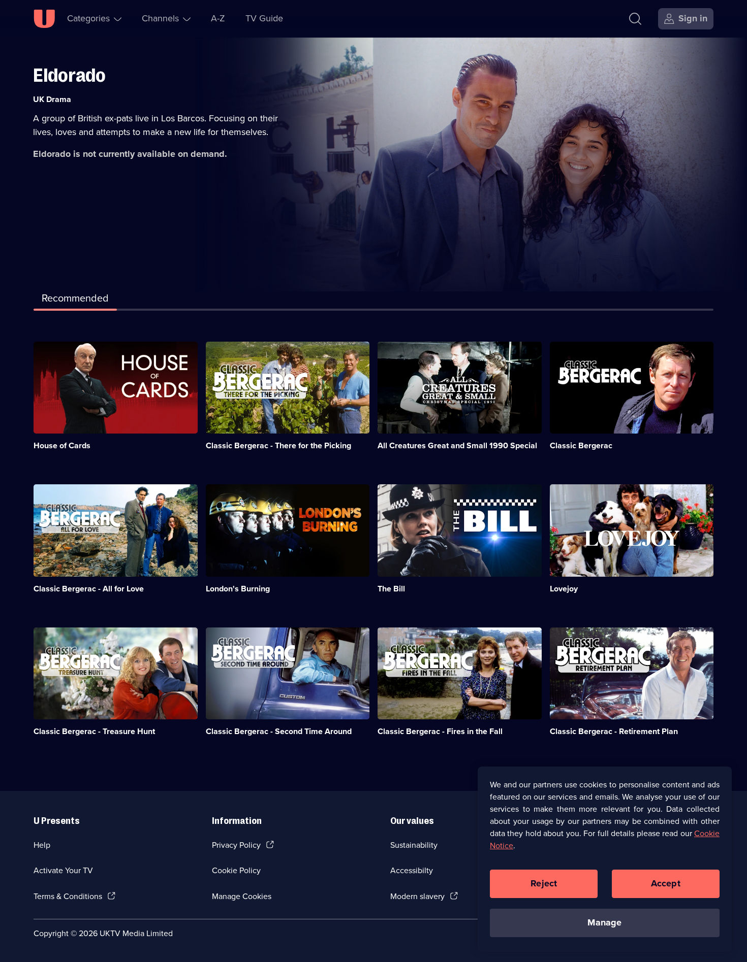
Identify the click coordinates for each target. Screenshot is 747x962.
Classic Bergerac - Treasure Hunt (94, 731)
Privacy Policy (236, 845)
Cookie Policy (236, 870)
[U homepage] (44, 18)
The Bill (391, 588)
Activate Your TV (63, 870)
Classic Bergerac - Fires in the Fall (440, 731)
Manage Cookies (241, 896)
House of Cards (62, 445)
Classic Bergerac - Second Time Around (279, 731)
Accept (665, 883)
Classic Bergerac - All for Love (89, 588)
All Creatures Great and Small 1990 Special (457, 445)
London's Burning (238, 588)
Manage (604, 922)
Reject (544, 883)
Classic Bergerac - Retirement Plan (614, 731)
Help (42, 845)
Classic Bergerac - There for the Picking (278, 445)
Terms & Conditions (68, 896)
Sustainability (414, 845)
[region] (605, 859)
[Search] (635, 18)
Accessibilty (411, 870)
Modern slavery (417, 896)
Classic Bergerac (581, 445)
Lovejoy (564, 588)
